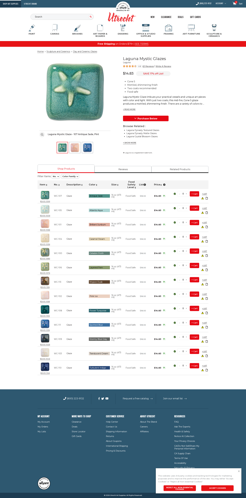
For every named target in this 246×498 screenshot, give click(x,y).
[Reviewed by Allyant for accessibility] (44, 489)
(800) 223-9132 (205, 3)
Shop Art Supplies (10, 3)
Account (219, 3)
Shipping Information (116, 431)
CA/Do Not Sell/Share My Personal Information (186, 447)
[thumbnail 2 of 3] (75, 147)
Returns (110, 436)
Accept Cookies (217, 488)
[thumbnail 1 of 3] (62, 147)
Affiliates (144, 431)
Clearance (166, 17)
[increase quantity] (186, 194)
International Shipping (117, 446)
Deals (181, 17)
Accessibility (180, 463)
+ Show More (129, 143)
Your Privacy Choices (184, 441)
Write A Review (163, 66)
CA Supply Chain (182, 453)
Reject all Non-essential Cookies (179, 488)
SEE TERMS (141, 43)
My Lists (42, 431)
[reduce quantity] (180, 194)
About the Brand (148, 422)
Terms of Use (181, 458)
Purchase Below (147, 118)
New (152, 17)
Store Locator (78, 431)
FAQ (176, 422)
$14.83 (128, 73)
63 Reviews (148, 66)
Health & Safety (182, 431)
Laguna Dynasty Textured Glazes (142, 130)
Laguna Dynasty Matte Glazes (141, 133)
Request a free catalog (136, 398)
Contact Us (111, 426)
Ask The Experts (182, 426)
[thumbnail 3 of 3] (87, 147)
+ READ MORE (129, 109)
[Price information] (164, 196)
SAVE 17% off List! (153, 73)
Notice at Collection (184, 436)
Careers (144, 426)
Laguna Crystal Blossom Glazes (142, 136)
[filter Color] (70, 176)
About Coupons (113, 441)
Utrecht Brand (30, 3)
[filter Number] (56, 176)
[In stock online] (175, 193)
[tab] (66, 169)
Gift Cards (195, 17)
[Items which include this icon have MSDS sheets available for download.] (206, 198)
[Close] (239, 471)
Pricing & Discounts (115, 451)
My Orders (43, 426)
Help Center (112, 422)
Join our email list (173, 398)
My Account (44, 422)
